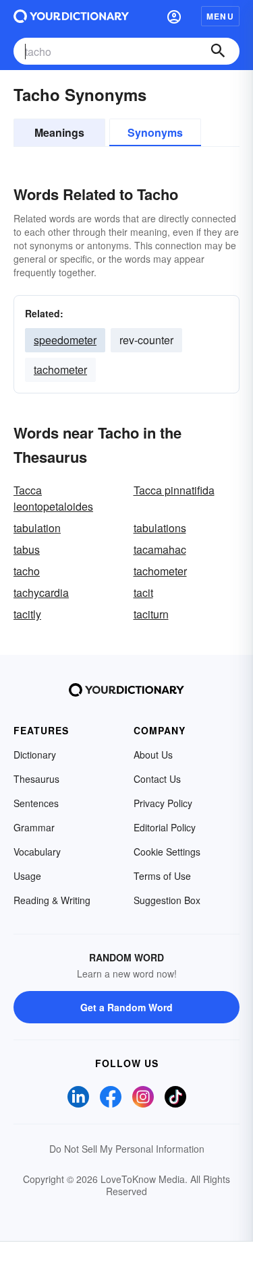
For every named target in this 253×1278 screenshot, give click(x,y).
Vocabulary (37, 851)
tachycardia (41, 592)
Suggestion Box (167, 900)
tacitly (27, 614)
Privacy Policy (163, 803)
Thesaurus (36, 779)
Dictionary (34, 754)
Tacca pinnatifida (174, 490)
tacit (143, 592)
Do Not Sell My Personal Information (126, 1148)
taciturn (151, 614)
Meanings (59, 132)
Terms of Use (162, 876)
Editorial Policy (165, 827)
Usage (27, 876)
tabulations (160, 528)
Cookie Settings (167, 851)
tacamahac (160, 549)
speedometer (65, 340)
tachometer (60, 369)
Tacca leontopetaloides (53, 498)
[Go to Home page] (71, 16)
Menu (220, 16)
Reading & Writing (51, 900)
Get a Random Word (126, 1007)
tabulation (37, 528)
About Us (153, 754)
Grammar (34, 827)
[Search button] (218, 51)
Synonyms (155, 132)
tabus (26, 549)
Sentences (36, 803)
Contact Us (157, 779)
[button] (174, 16)
